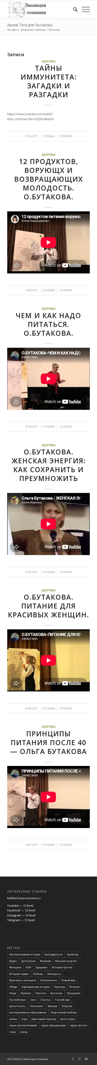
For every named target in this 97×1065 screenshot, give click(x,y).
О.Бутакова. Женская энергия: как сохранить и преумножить (49, 465)
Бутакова (72, 954)
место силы (67, 1019)
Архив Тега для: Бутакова (29, 24)
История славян (19, 974)
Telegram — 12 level (21, 920)
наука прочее (78, 1025)
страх (12, 1032)
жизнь (13, 1019)
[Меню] (83, 9)
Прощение (73, 993)
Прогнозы (56, 993)
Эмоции (52, 1006)
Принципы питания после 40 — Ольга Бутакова (48, 742)
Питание (74, 986)
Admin (67, 136)
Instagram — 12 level (21, 915)
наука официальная (53, 1025)
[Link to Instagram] (79, 1058)
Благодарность (53, 954)
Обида (13, 986)
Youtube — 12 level (20, 905)
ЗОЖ (28, 967)
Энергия (67, 1006)
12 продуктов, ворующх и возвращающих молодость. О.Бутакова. (48, 179)
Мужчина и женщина (22, 980)
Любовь (38, 974)
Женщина (15, 967)
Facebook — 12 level (21, 910)
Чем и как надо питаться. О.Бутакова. (48, 324)
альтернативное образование (27, 1012)
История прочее (62, 967)
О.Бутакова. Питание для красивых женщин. (48, 605)
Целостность (17, 1006)
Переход (59, 986)
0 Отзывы (48, 136)
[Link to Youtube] (86, 1058)
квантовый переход (43, 1019)
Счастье (45, 999)
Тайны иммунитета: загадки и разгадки (49, 81)
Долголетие (28, 961)
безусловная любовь (64, 1012)
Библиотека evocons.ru (24, 898)
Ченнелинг (36, 1006)
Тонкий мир (62, 999)
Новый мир (68, 980)
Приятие (26, 993)
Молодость (54, 974)
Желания (45, 961)
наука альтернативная (23, 1025)
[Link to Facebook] (72, 1058)
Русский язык (17, 999)
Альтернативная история (24, 954)
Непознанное (48, 980)
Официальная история (35, 986)
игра (24, 1019)
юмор (24, 1032)
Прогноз (40, 993)
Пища (12, 993)
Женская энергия (65, 961)
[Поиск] (73, 9)
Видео (13, 961)
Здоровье (48, 61)
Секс (33, 999)
